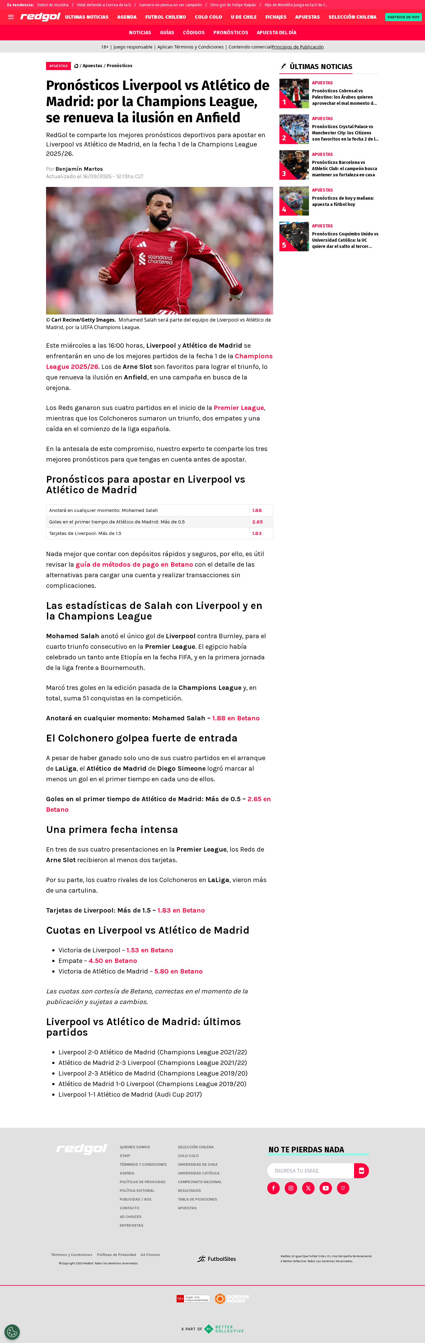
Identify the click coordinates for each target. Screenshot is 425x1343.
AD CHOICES (131, 1217)
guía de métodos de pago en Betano (134, 564)
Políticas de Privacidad (116, 1254)
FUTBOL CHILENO (165, 17)
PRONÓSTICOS (230, 32)
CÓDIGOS (194, 32)
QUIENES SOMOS (135, 1147)
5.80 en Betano (178, 971)
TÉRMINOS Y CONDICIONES (143, 1164)
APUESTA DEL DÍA (276, 32)
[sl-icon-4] (343, 1188)
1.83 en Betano (181, 910)
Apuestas (92, 65)
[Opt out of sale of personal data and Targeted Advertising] (12, 1332)
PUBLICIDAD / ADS (136, 1199)
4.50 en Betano (113, 961)
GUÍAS (167, 32)
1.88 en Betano (236, 718)
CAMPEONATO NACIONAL (200, 1182)
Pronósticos (120, 65)
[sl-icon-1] (291, 1188)
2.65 (257, 522)
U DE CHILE (244, 17)
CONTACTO (129, 1208)
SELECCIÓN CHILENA (352, 17)
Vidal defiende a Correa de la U (104, 4)
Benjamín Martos (79, 168)
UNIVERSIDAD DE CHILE (198, 1164)
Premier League (239, 408)
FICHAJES (276, 17)
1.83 (257, 533)
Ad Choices (150, 1254)
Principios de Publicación (298, 47)
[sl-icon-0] (273, 1188)
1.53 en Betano (150, 950)
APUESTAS (307, 17)
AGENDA (127, 17)
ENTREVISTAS (131, 1225)
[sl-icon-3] (326, 1188)
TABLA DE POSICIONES (197, 1199)
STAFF (125, 1156)
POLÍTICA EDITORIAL (137, 1190)
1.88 (257, 510)
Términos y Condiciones (71, 1254)
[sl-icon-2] (308, 1188)
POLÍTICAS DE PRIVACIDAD (143, 1182)
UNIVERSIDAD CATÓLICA (199, 1173)
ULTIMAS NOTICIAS (87, 17)
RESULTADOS (189, 1190)
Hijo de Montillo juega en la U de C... (296, 4)
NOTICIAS (140, 32)
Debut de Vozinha (52, 4)
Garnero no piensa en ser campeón (170, 4)
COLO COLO (208, 17)
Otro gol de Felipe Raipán (233, 4)
